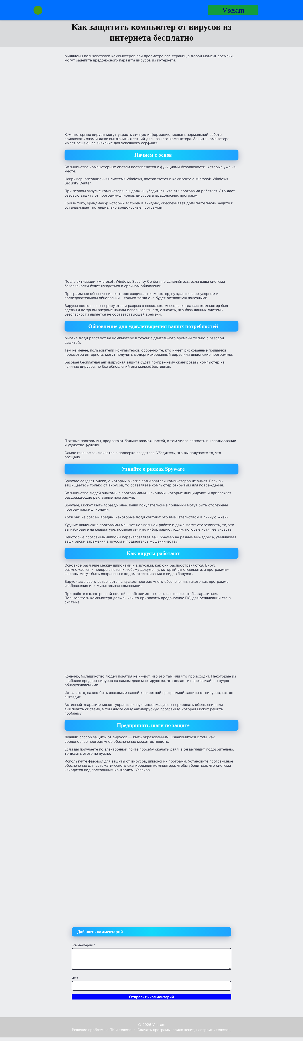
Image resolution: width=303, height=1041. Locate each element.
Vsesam (233, 10)
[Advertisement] (151, 97)
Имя (75, 978)
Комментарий (83, 945)
